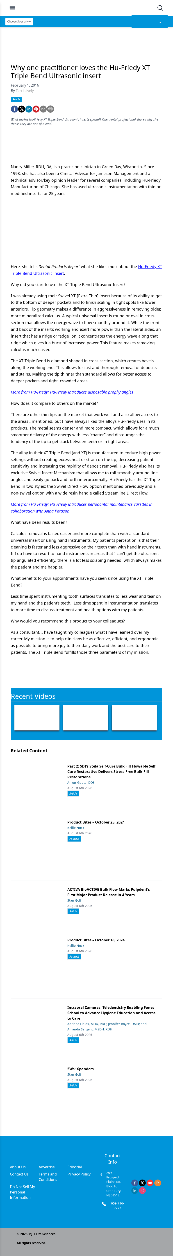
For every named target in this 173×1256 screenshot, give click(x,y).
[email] (43, 109)
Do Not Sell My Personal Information (22, 1192)
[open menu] (12, 8)
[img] (86, 8)
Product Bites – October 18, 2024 (96, 940)
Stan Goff (74, 900)
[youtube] (150, 1183)
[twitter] (21, 109)
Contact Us (19, 1174)
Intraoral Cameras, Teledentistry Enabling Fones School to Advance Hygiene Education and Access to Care (111, 1013)
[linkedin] (28, 109)
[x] (142, 1183)
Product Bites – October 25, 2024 (96, 822)
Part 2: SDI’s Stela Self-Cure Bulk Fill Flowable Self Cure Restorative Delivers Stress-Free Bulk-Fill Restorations (111, 771)
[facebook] (14, 109)
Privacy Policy (79, 1174)
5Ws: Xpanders (80, 1068)
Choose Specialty (18, 21)
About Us (18, 1166)
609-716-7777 (117, 1205)
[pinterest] (36, 109)
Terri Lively (25, 90)
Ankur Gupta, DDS (81, 782)
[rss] (157, 1183)
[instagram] (142, 1190)
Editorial (75, 1166)
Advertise (47, 1166)
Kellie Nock (75, 828)
